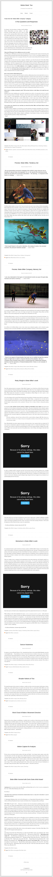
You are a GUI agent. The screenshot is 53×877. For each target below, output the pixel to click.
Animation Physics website (42, 412)
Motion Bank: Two (27, 5)
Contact (31, 13)
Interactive (22, 368)
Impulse (25, 145)
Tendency (45, 145)
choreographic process (13, 700)
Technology (41, 145)
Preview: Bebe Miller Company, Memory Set (26, 269)
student (6, 151)
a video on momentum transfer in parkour (33, 613)
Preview (18, 257)
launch (25, 149)
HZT (23, 149)
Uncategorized (18, 147)
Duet (21, 145)
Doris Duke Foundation (38, 787)
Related (26, 13)
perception (43, 149)
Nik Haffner (38, 149)
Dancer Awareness (26, 644)
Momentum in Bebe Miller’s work (26, 541)
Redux (33, 368)
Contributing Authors (22, 528)
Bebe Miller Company (13, 145)
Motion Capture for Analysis (26, 746)
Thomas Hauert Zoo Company (10, 147)
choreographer (16, 850)
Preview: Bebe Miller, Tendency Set (26, 163)
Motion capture (26, 366)
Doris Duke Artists (22, 850)
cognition (14, 149)
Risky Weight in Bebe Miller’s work (26, 380)
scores (46, 149)
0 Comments (10, 156)
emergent (15, 734)
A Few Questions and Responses (26, 22)
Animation (11, 630)
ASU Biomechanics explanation (19, 411)
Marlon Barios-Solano (31, 149)
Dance (21, 666)
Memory (29, 145)
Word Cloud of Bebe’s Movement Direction (26, 712)
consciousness (19, 149)
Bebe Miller (11, 257)
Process (36, 145)
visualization (15, 632)
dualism (24, 666)
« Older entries (26, 862)
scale (22, 700)
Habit (23, 145)
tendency (23, 257)
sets (20, 257)
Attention (10, 149)
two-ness (27, 666)
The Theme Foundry (29, 869)
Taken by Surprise (32, 55)
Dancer (27, 664)
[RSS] (26, 872)
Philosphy (33, 145)
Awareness (10, 666)
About (21, 13)
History (14, 257)
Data (18, 145)
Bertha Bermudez (16, 666)
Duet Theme (23, 869)
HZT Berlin (18, 32)
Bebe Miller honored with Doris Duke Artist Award (26, 779)
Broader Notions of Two (26, 678)
